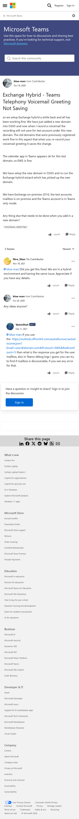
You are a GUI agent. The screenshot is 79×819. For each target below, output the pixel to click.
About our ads (10, 813)
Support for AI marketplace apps (18, 710)
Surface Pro (9, 460)
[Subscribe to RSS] (52, 443)
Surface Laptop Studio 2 (15, 472)
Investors (8, 774)
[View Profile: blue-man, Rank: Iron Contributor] (7, 83)
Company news (11, 762)
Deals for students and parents (18, 611)
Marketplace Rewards (14, 727)
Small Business (11, 675)
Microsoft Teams (14, 15)
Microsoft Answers (15, 43)
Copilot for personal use (15, 483)
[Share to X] (33, 443)
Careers (7, 750)
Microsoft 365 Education (15, 594)
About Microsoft (11, 756)
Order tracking (10, 541)
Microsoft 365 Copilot (14, 669)
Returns (7, 536)
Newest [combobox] (68, 249)
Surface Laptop (11, 466)
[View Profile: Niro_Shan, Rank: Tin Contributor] (7, 261)
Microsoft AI (9, 634)
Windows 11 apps (12, 501)
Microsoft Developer (13, 698)
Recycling (55, 809)
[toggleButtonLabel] (73, 15)
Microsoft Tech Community (16, 716)
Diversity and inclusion (14, 780)
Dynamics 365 (10, 646)
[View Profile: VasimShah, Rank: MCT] (10, 326)
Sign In (70, 5)
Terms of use (9, 809)
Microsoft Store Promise (15, 553)
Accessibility (9, 785)
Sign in (19, 402)
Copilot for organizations (15, 478)
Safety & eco (40, 809)
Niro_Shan (19, 259)
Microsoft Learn (11, 704)
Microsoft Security (12, 640)
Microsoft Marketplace (14, 722)
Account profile (11, 518)
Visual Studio (10, 733)
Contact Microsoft (24, 805)
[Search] (49, 5)
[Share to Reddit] (40, 443)
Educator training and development (20, 605)
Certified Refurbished (13, 547)
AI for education (11, 617)
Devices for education (14, 582)
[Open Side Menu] (5, 5)
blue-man (20, 81)
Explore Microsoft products (16, 495)
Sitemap (8, 805)
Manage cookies (54, 805)
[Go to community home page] (12, 5)
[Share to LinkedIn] (21, 443)
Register (59, 5)
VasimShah (22, 324)
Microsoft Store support (15, 530)
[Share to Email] (58, 443)
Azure (7, 692)
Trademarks (25, 809)
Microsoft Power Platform (15, 658)
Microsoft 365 (10, 652)
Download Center (12, 524)
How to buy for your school (16, 600)
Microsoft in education (14, 576)
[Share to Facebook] (27, 443)
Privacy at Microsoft (13, 768)
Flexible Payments (12, 559)
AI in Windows (10, 489)
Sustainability (10, 791)
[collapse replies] (39, 256)
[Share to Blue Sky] (46, 443)
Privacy (40, 805)
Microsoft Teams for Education (17, 588)
